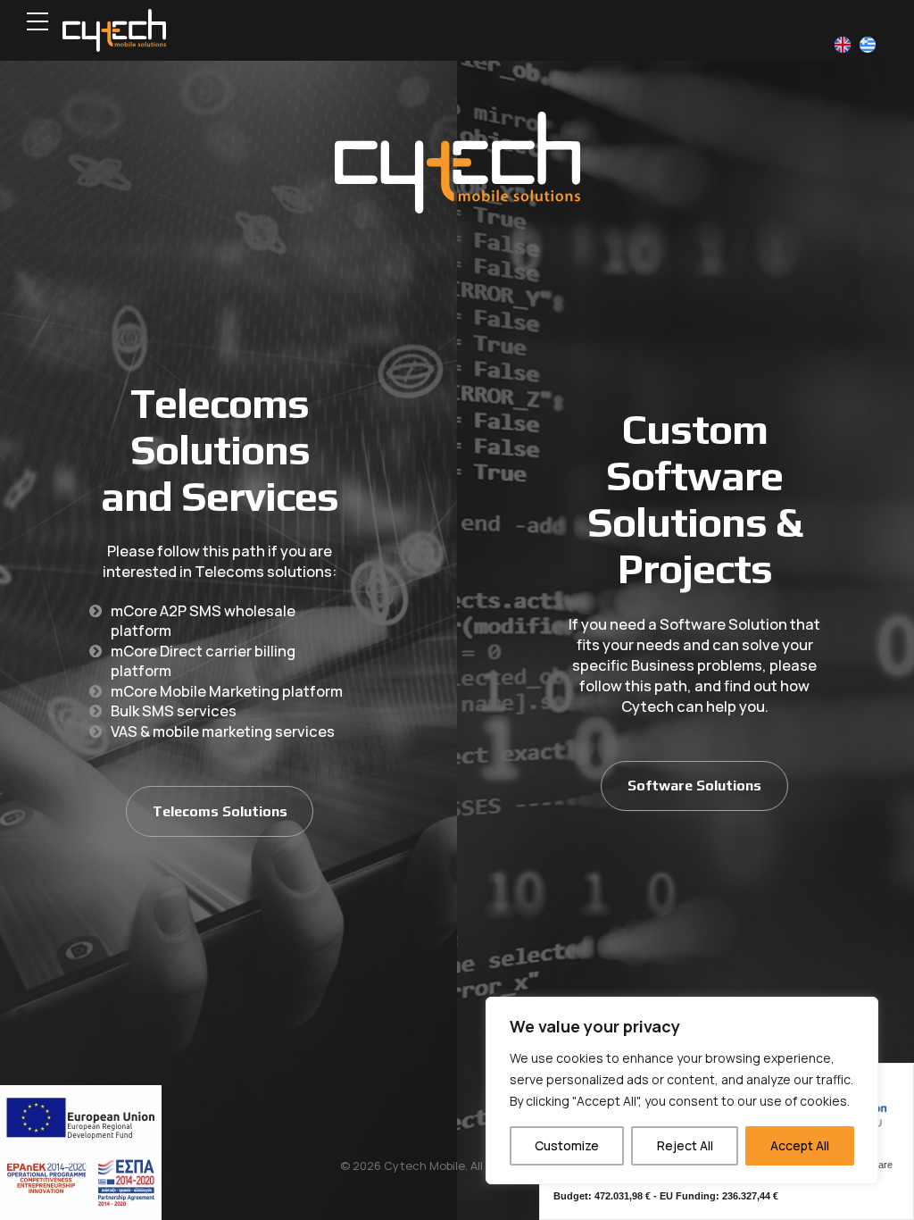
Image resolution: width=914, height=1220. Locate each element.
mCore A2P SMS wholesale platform (203, 620)
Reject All (685, 1145)
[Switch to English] (842, 45)
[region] (682, 1090)
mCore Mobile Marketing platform (227, 691)
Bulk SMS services (174, 710)
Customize (567, 1145)
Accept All (799, 1145)
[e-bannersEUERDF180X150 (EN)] (81, 1152)
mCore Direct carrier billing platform (203, 660)
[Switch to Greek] (867, 45)
